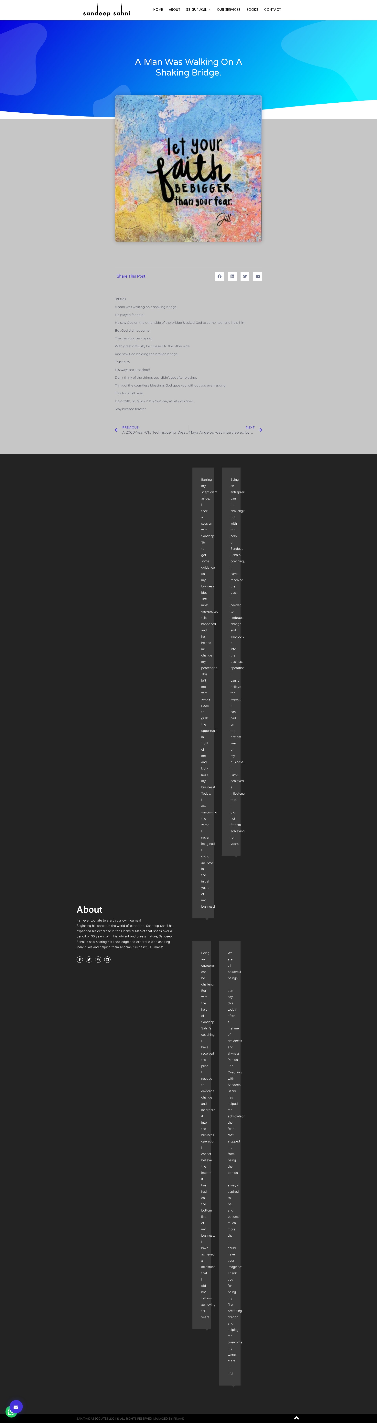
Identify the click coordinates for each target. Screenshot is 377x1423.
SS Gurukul (196, 9)
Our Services (229, 9)
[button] (16, 1406)
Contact (272, 9)
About (174, 9)
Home (158, 9)
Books (252, 9)
